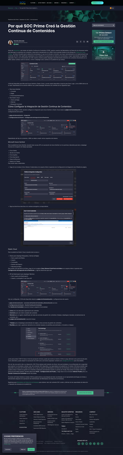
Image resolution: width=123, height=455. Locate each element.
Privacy (91, 426)
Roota (77, 429)
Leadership (92, 421)
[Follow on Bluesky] (101, 443)
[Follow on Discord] (87, 42)
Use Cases (49, 2)
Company (71, 2)
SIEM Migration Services (53, 424)
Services (56, 2)
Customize (7, 449)
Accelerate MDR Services (39, 425)
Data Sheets (78, 419)
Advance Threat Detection (40, 419)
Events (77, 417)
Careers (91, 424)
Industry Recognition (94, 419)
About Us (91, 417)
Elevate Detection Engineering (38, 422)
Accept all (31, 449)
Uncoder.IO (64, 428)
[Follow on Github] (82, 443)
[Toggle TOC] (113, 25)
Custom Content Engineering (51, 421)
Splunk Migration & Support (68, 422)
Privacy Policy (7, 444)
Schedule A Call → (97, 2)
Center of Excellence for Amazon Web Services (67, 419)
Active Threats (41, 2)
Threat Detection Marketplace (23, 415)
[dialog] (19, 443)
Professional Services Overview (52, 415)
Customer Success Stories (82, 424)
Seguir (16, 44)
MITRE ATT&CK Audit (52, 418)
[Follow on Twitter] (98, 443)
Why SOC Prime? (93, 414)
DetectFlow (22, 423)
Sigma (77, 431)
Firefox (68, 433)
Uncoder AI (22, 420)
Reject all (23, 449)
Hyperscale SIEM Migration (40, 428)
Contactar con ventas (85, 392)
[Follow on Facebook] (81, 42)
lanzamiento (17, 50)
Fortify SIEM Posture (38, 414)
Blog (16, 8)
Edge (72, 433)
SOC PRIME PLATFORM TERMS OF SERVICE (54, 443)
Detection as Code (80, 426)
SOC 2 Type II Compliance (95, 429)
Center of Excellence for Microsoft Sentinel (67, 415)
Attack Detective (23, 418)
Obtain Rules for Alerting (39, 417)
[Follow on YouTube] (86, 443)
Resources (64, 2)
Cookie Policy (49, 441)
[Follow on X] (84, 42)
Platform (33, 2)
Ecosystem (23, 427)
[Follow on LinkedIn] (77, 42)
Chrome (63, 433)
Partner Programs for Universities (94, 432)
